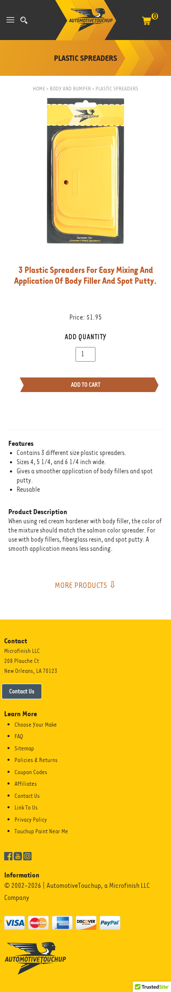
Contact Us (21, 691)
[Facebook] (8, 855)
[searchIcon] (23, 20)
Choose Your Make (36, 724)
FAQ (19, 736)
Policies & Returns (36, 760)
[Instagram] (27, 855)
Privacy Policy (31, 819)
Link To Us (26, 807)
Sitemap (24, 748)
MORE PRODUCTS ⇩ (85, 585)
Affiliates (26, 783)
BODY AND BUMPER (70, 88)
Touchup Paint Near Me (41, 831)
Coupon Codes (31, 772)
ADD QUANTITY (86, 337)
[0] (146, 25)
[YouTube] (18, 855)
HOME (39, 88)
